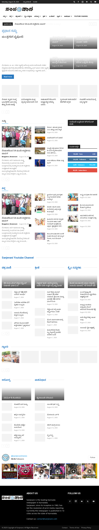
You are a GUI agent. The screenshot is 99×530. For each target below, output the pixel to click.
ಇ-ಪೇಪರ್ (52, 16)
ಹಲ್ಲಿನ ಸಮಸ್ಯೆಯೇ (19, 415)
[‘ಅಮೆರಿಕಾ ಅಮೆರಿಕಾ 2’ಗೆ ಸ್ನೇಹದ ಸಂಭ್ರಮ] (7, 305)
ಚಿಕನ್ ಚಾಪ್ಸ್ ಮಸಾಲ (53, 425)
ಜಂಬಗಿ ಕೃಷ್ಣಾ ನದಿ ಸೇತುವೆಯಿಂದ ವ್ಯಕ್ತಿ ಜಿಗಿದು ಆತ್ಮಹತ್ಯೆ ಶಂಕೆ (88, 294)
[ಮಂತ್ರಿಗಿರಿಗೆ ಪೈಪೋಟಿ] (25, 50)
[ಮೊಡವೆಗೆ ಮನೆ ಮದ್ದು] (7, 407)
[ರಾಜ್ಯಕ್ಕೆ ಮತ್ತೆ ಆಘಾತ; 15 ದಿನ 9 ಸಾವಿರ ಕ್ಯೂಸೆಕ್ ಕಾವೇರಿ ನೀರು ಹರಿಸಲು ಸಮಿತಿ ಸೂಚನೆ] (40, 150)
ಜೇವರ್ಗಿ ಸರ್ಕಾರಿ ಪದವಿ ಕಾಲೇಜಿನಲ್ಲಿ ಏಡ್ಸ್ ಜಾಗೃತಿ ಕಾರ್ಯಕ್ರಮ (54, 209)
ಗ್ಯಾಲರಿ (58, 16)
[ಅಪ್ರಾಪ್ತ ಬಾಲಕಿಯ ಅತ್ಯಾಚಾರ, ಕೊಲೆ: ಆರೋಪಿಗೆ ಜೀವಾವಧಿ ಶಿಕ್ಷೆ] (73, 307)
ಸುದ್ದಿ (4, 121)
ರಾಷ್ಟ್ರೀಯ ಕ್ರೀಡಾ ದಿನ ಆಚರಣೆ (88, 195)
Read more (8, 77)
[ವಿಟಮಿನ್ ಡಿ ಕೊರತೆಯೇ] (16, 392)
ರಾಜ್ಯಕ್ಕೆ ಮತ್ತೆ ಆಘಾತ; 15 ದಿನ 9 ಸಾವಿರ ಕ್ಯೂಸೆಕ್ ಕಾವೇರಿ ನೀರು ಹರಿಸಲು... (55, 150)
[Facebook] (78, 2)
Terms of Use (74, 528)
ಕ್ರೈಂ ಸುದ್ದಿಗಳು (28, 16)
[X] (91, 2)
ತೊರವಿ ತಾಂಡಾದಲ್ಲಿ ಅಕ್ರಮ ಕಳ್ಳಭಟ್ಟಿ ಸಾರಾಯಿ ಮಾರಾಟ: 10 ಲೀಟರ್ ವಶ (82, 284)
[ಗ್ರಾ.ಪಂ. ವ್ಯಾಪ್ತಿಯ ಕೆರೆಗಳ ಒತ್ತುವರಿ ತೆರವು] (85, 59)
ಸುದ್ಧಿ (4, 16)
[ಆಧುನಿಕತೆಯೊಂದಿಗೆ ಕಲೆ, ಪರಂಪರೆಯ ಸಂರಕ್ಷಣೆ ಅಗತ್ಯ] (73, 218)
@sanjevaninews (19, 456)
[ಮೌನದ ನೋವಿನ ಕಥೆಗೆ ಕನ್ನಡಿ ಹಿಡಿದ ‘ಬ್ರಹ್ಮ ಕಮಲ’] (7, 325)
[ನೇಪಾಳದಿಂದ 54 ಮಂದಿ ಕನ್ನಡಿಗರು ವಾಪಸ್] (61, 39)
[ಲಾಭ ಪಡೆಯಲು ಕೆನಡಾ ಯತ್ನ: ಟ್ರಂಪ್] (40, 163)
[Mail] (87, 2)
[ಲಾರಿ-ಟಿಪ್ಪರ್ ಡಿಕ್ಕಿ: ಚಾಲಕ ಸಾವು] (73, 320)
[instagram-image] (9, 471)
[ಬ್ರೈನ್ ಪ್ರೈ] (40, 438)
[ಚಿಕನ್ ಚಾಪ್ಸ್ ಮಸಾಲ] (40, 427)
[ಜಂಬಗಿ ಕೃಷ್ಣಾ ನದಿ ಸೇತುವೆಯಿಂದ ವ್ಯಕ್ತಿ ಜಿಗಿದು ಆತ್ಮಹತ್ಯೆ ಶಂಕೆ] (73, 294)
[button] (74, 2)
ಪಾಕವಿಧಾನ (67, 16)
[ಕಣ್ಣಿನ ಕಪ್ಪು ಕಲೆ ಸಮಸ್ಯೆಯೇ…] (7, 438)
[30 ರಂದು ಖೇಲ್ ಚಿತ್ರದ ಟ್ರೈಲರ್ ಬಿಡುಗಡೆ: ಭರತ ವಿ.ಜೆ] (16, 280)
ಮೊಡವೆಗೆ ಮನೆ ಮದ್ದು (20, 404)
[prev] (90, 24)
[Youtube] (95, 2)
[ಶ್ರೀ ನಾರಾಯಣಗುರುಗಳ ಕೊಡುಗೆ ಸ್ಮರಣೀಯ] (73, 207)
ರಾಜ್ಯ (51, 121)
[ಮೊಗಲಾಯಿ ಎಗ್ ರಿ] (40, 417)
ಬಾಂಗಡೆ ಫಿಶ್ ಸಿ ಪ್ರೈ (53, 404)
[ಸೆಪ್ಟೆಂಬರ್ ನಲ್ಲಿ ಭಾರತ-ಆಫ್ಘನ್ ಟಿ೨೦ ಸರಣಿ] (40, 312)
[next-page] (7, 112)
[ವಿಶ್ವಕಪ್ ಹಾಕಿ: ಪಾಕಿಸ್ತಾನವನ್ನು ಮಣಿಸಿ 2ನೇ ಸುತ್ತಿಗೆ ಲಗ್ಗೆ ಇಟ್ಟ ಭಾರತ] (49, 280)
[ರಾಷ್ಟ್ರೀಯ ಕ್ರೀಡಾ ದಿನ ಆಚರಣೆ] (73, 197)
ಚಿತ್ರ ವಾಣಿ (17, 16)
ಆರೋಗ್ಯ (36, 16)
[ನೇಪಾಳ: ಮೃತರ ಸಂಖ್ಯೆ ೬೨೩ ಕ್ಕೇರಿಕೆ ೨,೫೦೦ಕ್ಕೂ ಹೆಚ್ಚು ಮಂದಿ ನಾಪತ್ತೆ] (10, 91)
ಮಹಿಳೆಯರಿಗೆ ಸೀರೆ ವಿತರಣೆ (55, 138)
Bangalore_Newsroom (9, 157)
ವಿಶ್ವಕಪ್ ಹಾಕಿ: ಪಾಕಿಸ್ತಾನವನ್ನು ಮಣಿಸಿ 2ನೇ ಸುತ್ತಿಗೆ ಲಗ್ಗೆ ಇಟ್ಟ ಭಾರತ (49, 284)
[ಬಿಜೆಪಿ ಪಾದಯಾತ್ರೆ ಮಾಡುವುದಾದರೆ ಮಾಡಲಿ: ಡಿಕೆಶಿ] (85, 39)
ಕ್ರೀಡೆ (44, 16)
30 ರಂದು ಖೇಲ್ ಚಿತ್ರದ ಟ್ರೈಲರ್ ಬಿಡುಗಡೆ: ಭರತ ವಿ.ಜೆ (15, 284)
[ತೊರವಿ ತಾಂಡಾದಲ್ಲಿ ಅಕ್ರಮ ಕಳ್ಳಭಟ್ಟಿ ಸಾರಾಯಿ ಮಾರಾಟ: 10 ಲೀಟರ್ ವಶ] (82, 280)
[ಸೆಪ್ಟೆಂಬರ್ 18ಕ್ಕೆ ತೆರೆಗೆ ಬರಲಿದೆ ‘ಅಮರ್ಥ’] (7, 294)
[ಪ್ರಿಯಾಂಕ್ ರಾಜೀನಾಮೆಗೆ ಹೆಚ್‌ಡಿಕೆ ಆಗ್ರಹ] (69, 91)
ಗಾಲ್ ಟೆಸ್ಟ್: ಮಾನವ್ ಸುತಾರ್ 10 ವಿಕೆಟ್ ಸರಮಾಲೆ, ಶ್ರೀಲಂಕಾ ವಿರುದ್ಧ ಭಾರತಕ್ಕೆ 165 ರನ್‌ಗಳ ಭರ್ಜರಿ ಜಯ (55, 296)
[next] (94, 24)
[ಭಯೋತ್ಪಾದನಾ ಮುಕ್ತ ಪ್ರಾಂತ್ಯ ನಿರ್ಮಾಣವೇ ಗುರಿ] (30, 91)
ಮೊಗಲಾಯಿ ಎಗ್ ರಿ (53, 415)
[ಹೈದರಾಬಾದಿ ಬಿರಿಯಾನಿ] (49, 392)
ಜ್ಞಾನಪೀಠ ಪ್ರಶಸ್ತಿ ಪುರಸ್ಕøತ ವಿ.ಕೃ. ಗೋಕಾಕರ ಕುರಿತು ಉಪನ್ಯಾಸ (37, 24)
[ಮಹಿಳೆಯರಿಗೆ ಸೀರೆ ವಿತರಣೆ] (40, 140)
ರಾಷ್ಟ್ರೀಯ (44, 121)
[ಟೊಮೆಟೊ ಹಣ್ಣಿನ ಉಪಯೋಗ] (7, 427)
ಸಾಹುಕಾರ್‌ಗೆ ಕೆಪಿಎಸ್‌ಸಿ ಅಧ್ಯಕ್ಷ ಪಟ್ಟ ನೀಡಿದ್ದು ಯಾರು (48, 102)
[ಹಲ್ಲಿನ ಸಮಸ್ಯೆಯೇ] (7, 417)
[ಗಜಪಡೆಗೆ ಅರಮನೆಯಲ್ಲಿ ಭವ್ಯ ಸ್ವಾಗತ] (88, 91)
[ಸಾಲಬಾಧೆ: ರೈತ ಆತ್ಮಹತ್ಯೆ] (73, 330)
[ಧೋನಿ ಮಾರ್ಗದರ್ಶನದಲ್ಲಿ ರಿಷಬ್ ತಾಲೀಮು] (40, 322)
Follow (92, 159)
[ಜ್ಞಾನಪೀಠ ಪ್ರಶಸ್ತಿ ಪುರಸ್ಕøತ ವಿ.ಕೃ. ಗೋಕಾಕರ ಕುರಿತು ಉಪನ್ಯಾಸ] (40, 197)
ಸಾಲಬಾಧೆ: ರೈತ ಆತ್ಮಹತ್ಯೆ (87, 328)
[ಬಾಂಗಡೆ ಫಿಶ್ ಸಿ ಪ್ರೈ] (40, 407)
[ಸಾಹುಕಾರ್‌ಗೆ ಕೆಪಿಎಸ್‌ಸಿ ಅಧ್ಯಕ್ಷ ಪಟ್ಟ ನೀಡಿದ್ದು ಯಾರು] (49, 91)
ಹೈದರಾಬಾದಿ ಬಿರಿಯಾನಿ (45, 398)
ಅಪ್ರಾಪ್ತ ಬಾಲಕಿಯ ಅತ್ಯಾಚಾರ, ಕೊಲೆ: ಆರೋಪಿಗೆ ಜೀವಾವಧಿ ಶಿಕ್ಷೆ (88, 307)
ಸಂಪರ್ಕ (35, 2)
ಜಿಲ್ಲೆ (10, 16)
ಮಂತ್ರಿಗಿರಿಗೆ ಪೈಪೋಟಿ (12, 36)
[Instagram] (82, 2)
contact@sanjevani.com (47, 519)
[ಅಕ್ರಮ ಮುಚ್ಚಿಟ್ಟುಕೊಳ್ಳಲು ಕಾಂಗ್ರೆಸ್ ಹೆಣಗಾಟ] (61, 59)
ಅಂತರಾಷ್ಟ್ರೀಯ (33, 121)
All (24, 121)
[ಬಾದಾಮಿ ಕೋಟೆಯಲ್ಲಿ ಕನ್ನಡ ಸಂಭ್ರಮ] (7, 315)
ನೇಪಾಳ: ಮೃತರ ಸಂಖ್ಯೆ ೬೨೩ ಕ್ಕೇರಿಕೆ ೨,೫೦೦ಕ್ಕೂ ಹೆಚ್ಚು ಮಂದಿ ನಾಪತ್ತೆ (9, 102)
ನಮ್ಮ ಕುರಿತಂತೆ (27, 2)
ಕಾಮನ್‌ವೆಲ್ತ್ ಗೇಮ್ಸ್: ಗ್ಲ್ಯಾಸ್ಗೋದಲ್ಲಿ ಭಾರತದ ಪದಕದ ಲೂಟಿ (54, 332)
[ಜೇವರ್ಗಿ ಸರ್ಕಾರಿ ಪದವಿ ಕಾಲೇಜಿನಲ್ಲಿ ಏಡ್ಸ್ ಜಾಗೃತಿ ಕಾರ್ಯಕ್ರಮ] (40, 209)
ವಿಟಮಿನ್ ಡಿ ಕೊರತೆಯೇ (12, 398)
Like (93, 154)
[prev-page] (3, 112)
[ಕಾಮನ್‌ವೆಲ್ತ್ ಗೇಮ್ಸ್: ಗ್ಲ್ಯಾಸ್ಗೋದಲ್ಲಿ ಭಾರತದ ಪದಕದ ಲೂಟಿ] (40, 332)
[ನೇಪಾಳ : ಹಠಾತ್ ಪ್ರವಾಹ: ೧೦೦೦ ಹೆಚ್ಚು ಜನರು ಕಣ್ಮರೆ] (40, 129)
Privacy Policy (86, 528)
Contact (65, 528)
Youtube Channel (81, 16)
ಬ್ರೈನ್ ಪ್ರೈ (50, 435)
